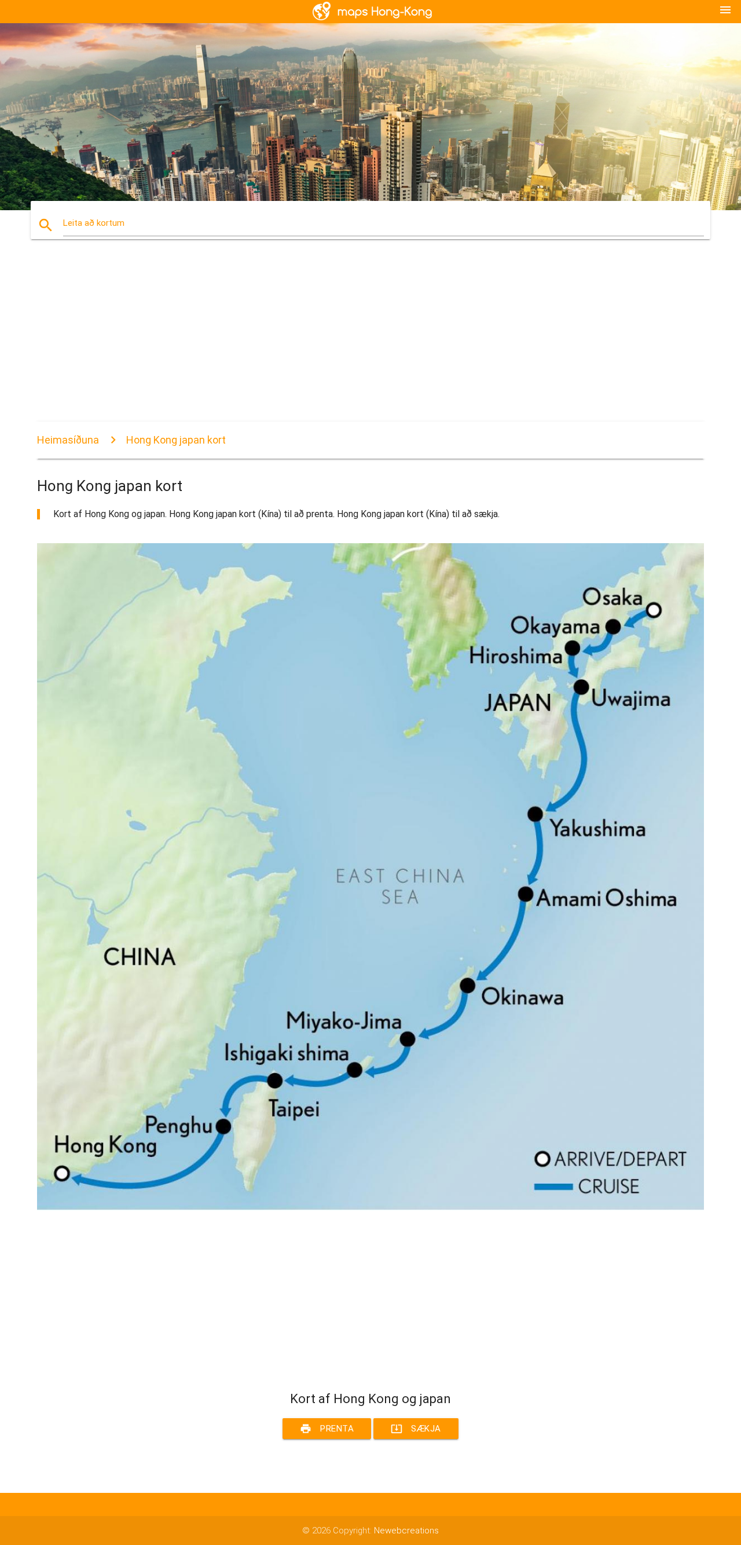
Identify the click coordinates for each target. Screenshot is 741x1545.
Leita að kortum (93, 223)
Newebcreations (406, 1530)
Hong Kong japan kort (176, 440)
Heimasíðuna (68, 440)
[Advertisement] (370, 340)
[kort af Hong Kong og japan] (370, 1207)
